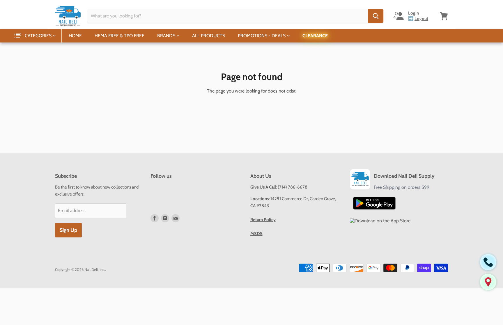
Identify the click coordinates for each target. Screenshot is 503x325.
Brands (166, 35)
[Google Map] (488, 282)
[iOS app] (380, 220)
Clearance (315, 35)
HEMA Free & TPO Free (119, 35)
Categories (39, 35)
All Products (208, 35)
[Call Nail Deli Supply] (488, 262)
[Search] (375, 16)
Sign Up (68, 230)
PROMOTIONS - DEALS (262, 35)
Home (75, 35)
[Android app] (374, 203)
